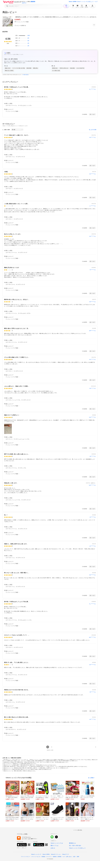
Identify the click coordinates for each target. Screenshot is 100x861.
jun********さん (93, 546)
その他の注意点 (25, 74)
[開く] (8, 429)
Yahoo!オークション (56, 854)
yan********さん (92, 664)
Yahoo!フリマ (65, 854)
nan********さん (92, 173)
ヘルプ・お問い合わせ (67, 856)
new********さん (92, 417)
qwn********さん (92, 637)
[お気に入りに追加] (94, 24)
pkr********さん (93, 719)
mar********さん (92, 574)
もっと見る (91, 777)
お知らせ (53, 848)
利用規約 (43, 856)
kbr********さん (93, 388)
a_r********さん (92, 205)
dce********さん (92, 359)
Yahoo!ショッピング (36, 854)
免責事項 (55, 856)
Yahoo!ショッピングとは (57, 843)
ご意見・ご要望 (75, 856)
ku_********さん (92, 89)
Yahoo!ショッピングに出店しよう (85, 1)
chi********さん (93, 517)
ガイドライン (49, 856)
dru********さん (92, 137)
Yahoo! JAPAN (72, 1)
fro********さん (93, 269)
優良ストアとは (54, 845)
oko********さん (92, 301)
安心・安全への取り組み (75, 845)
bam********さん (92, 485)
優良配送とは (72, 843)
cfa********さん (93, 456)
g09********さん (92, 330)
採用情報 (59, 856)
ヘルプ (96, 1)
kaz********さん (92, 236)
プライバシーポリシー (25, 856)
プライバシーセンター (36, 856)
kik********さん (93, 692)
